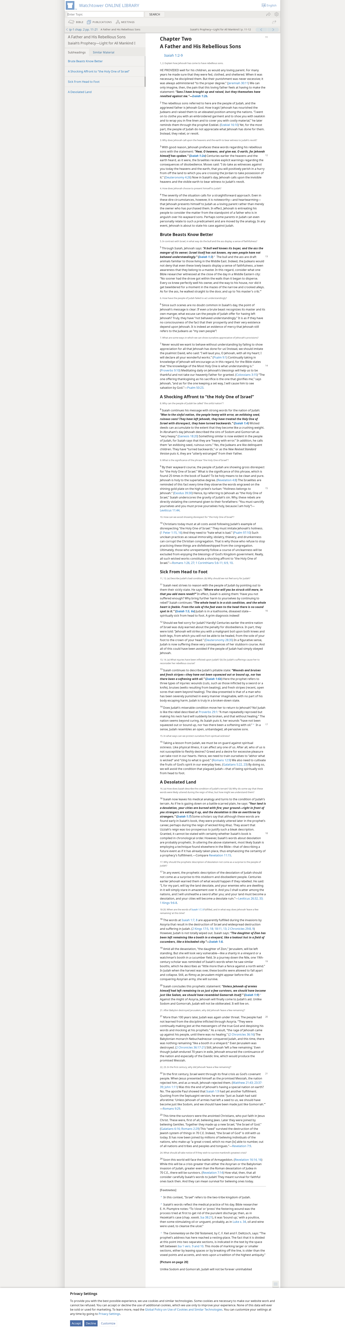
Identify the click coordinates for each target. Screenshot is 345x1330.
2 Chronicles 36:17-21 (190, 1047)
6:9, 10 (228, 563)
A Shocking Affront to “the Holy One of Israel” (99, 71)
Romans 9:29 (171, 1109)
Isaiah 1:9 (212, 1091)
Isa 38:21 (206, 1217)
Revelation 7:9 (241, 1146)
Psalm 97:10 (242, 533)
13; (224, 929)
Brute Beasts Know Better (85, 61)
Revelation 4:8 (226, 480)
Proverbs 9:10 (170, 370)
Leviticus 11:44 (170, 510)
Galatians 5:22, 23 (235, 764)
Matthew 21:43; (243, 1083)
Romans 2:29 (190, 1129)
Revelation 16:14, (246, 1160)
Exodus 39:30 (183, 493)
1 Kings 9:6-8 (168, 903)
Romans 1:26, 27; (183, 563)
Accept (76, 1323)
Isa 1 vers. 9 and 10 (190, 1246)
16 (259, 1160)
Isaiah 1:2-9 (173, 55)
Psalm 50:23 (195, 388)
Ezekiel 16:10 (229, 125)
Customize (108, 1323)
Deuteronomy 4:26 (177, 177)
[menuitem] (276, 14)
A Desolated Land (80, 92)
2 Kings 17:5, (200, 929)
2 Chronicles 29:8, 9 (240, 929)
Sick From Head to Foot (84, 82)
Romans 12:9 (221, 760)
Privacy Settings (109, 1314)
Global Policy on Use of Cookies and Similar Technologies (183, 1309)
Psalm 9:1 (219, 357)
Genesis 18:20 (188, 436)
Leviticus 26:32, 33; (250, 898)
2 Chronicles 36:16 (241, 1034)
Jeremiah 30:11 (238, 83)
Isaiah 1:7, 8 (198, 909)
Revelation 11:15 (220, 855)
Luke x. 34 (239, 1222)
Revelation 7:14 (213, 1173)
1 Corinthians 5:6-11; (209, 563)
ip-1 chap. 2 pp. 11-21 (83, 29)
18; (211, 929)
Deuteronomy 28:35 (218, 640)
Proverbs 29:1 (208, 712)
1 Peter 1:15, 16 (171, 533)
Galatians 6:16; (171, 1129)
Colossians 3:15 (246, 375)
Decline (91, 1323)
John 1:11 (170, 1087)
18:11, (218, 929)
